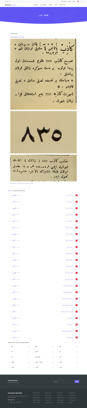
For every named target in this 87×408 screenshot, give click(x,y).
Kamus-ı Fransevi (69, 234)
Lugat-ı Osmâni (60, 402)
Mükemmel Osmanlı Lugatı (67, 331)
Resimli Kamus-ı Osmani (17, 37)
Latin (56, 4)
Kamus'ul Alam (48, 395)
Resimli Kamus (72, 392)
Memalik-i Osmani (61, 397)
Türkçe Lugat (72, 400)
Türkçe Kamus (72, 395)
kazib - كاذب (11, 190)
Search (69, 1)
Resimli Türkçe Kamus (68, 285)
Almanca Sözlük (36, 392)
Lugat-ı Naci (69, 221)
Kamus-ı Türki (70, 195)
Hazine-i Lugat (70, 337)
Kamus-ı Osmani (69, 227)
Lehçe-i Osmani (69, 208)
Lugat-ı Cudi (69, 318)
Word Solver (64, 1)
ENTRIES (50, 4)
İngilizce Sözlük (69, 253)
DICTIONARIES (43, 4)
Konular (71, 402)
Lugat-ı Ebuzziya (48, 402)
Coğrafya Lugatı (72, 397)
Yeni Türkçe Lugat (69, 272)
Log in (74, 1)
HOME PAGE (35, 4)
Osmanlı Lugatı (60, 400)
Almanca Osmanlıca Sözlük (67, 311)
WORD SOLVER (62, 4)
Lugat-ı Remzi (70, 247)
